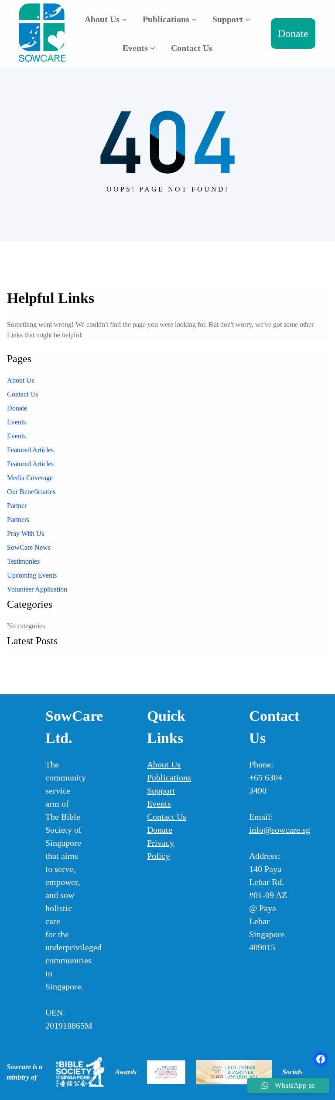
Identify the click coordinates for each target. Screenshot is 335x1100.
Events (16, 422)
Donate (293, 33)
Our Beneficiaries (31, 491)
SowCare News (29, 547)
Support (161, 790)
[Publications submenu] (194, 19)
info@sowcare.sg (279, 829)
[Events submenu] (152, 47)
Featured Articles (30, 450)
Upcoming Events (32, 575)
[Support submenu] (247, 19)
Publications (169, 777)
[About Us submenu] (124, 19)
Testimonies (23, 561)
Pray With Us (25, 533)
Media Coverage (30, 477)
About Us (20, 380)
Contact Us (22, 394)
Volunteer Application (37, 589)
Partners (18, 519)
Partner (17, 505)
